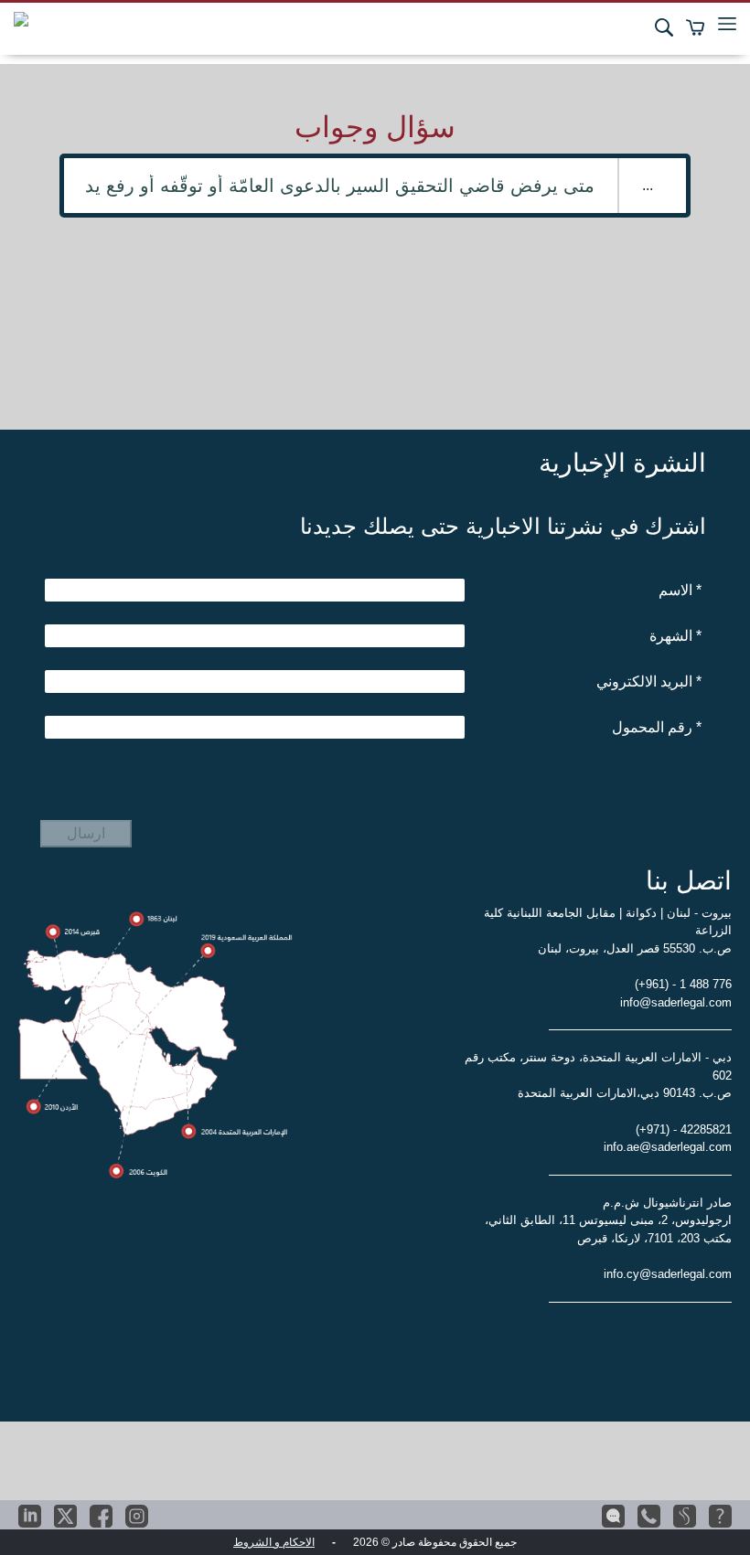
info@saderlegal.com (676, 1002)
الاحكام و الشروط (274, 1542)
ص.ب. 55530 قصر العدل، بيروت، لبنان (635, 948)
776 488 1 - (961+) (683, 984)
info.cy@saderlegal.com (668, 1274)
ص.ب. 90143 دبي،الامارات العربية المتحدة (625, 1093)
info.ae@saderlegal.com (668, 1147)
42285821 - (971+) (684, 1129)
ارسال (86, 833)
